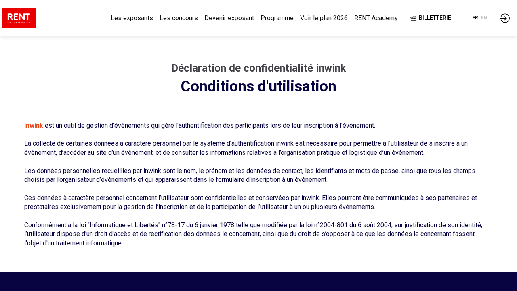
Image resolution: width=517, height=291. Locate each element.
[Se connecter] (505, 18)
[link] (132, 18)
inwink (33, 125)
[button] (430, 18)
